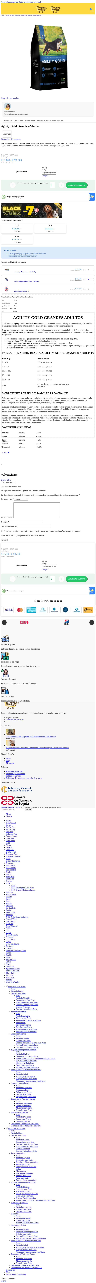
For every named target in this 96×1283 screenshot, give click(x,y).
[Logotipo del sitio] (41, 15)
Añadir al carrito (76, 579)
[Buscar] (5, 8)
